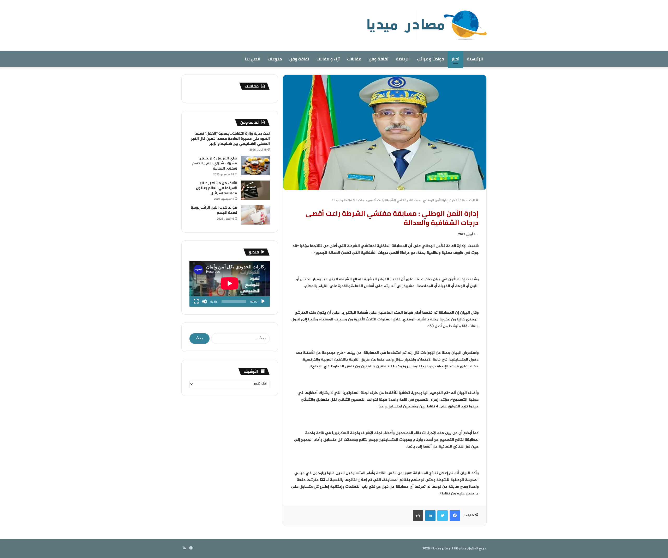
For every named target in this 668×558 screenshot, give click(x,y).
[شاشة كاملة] (196, 301)
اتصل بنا (252, 59)
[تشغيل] (263, 301)
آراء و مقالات (328, 59)
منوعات (275, 59)
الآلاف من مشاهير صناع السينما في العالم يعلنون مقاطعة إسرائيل (216, 187)
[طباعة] (418, 515)
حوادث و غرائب (430, 59)
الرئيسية (475, 59)
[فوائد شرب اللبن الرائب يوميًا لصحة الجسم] (255, 215)
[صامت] (204, 301)
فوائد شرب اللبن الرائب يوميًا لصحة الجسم (214, 210)
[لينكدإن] (430, 515)
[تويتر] (442, 515)
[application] (229, 284)
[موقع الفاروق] (423, 25)
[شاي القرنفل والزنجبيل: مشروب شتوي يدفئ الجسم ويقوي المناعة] (255, 165)
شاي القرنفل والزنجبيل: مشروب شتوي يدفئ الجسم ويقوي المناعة (214, 163)
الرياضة (403, 59)
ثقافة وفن (379, 59)
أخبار (455, 59)
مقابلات (354, 59)
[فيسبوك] (455, 515)
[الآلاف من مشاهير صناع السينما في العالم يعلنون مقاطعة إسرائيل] (255, 190)
